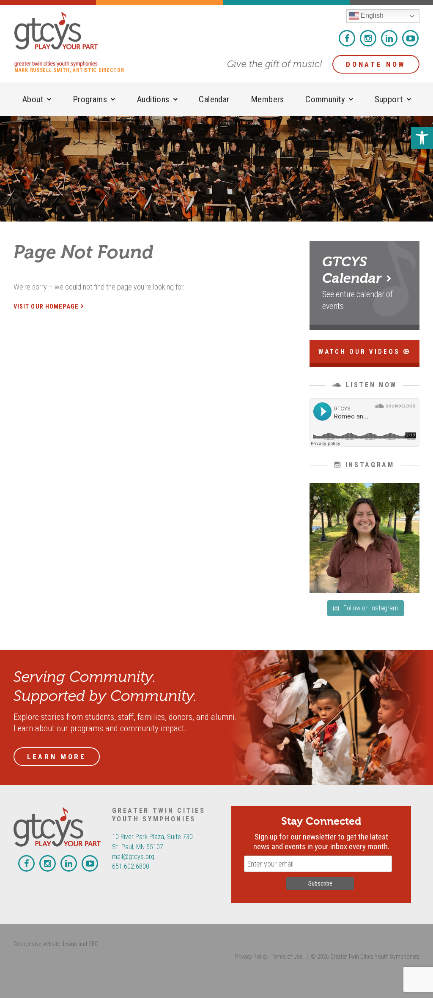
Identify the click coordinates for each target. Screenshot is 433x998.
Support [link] (389, 99)
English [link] (371, 15)
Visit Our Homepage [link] (46, 306)
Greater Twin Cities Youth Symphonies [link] (69, 39)
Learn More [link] (56, 756)
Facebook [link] (347, 38)
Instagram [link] (368, 38)
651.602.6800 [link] (130, 866)
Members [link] (267, 99)
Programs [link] (90, 99)
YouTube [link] (410, 38)
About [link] (32, 99)
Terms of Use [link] (286, 956)
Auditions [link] (153, 99)
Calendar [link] (214, 99)
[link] (422, 138)
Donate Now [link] (376, 64)
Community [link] (325, 99)
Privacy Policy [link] (251, 956)
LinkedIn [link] (389, 38)
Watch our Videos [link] (360, 351)
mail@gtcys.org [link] (133, 857)
